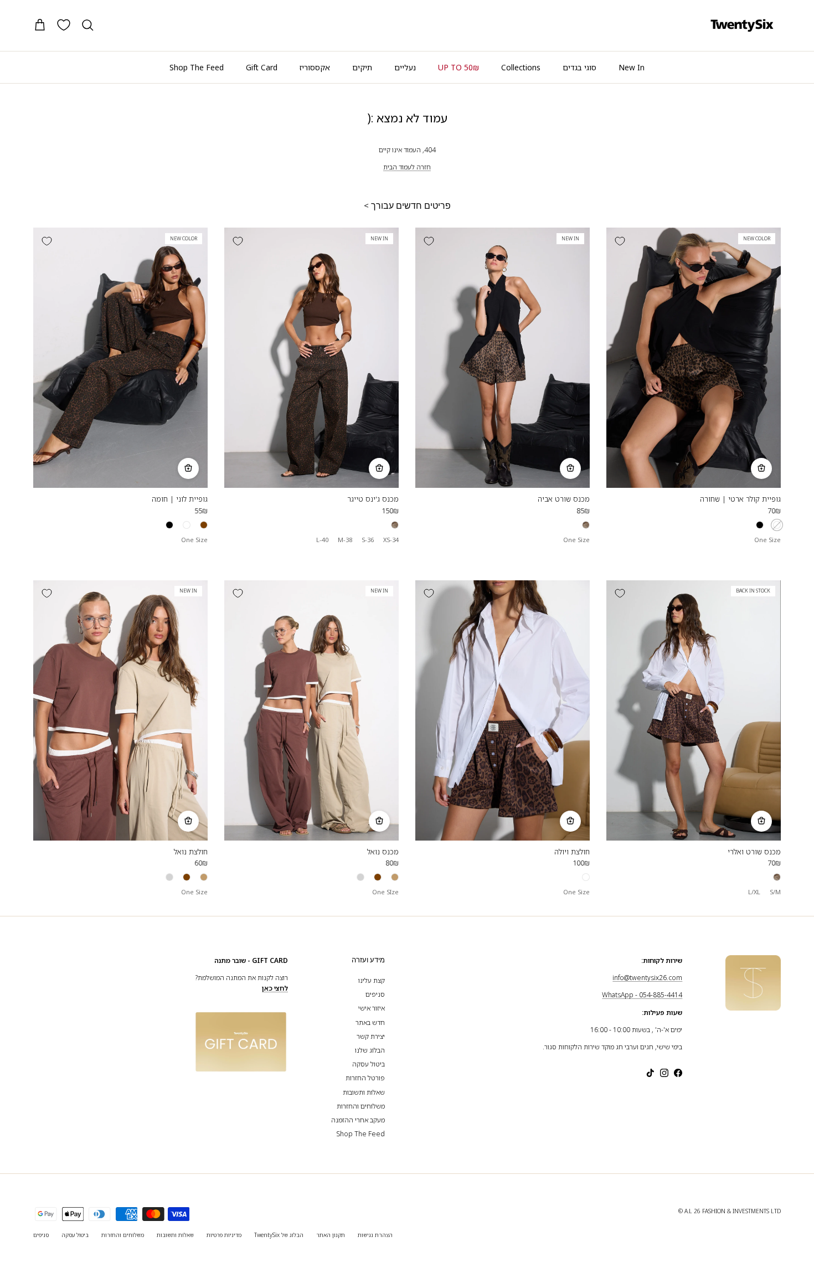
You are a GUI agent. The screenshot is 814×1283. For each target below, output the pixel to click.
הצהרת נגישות (375, 1235)
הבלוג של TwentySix (278, 1235)
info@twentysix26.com (647, 977)
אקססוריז (315, 67)
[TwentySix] (742, 25)
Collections (520, 67)
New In (632, 67)
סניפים (375, 994)
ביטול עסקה (368, 1064)
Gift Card (261, 67)
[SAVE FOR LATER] (619, 241)
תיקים (362, 67)
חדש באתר (370, 1022)
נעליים (405, 67)
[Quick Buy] (761, 468)
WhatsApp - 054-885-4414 (642, 994)
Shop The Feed (196, 67)
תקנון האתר (330, 1235)
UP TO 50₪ (458, 67)
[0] (64, 25)
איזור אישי (371, 1008)
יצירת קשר (371, 1036)
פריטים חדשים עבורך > (407, 205)
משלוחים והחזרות (361, 1106)
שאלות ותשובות (364, 1092)
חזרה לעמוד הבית (407, 167)
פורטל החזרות (365, 1078)
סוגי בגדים (579, 67)
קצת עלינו (371, 980)
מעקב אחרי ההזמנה (358, 1120)
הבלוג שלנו (370, 1050)
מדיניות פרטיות (224, 1235)
